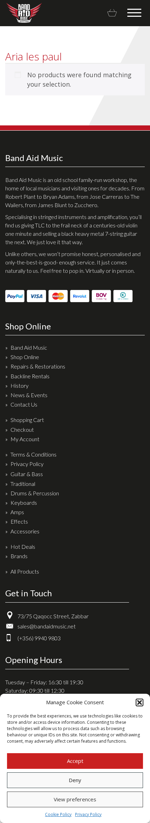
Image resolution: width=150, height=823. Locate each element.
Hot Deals (22, 546)
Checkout (22, 429)
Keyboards (23, 502)
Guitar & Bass (26, 474)
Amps (17, 512)
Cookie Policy (58, 814)
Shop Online (24, 357)
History (19, 385)
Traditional (22, 483)
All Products (24, 571)
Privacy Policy (88, 814)
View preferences (75, 799)
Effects (19, 521)
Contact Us (23, 404)
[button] (139, 702)
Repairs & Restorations (37, 366)
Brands (19, 556)
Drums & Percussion (34, 493)
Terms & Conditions (33, 454)
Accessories (24, 531)
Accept (75, 760)
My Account (24, 439)
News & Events (28, 395)
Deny (75, 780)
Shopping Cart (27, 419)
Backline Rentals (30, 376)
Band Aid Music (24, 13)
